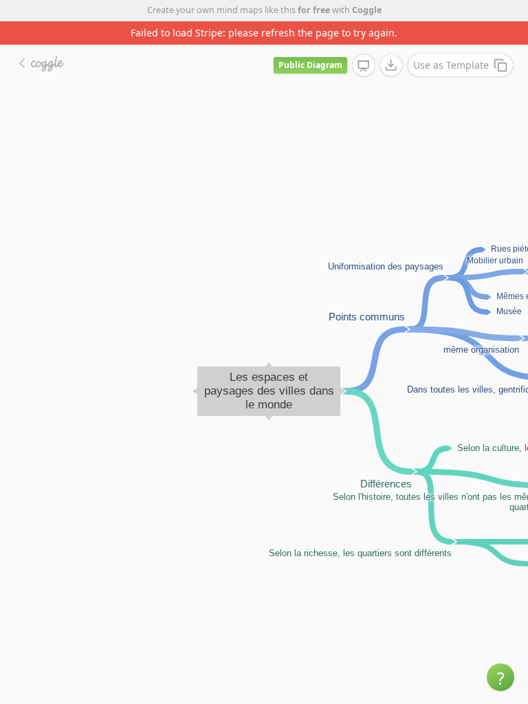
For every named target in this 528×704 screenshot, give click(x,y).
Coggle (367, 10)
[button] (500, 677)
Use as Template (451, 65)
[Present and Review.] (364, 66)
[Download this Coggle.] (391, 65)
